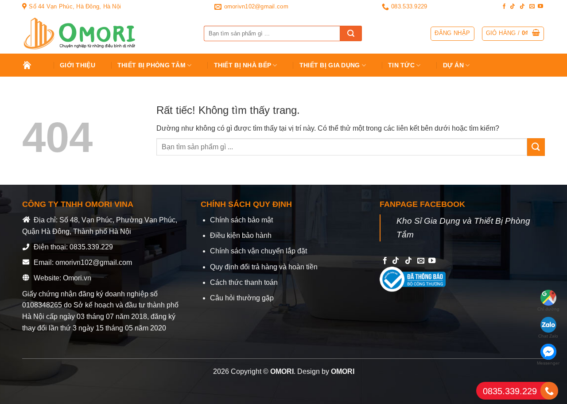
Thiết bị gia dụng (329, 65)
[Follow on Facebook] (504, 7)
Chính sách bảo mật (241, 220)
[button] (513, 34)
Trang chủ (33, 65)
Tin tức (401, 65)
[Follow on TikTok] (512, 7)
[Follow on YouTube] (540, 7)
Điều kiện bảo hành (241, 235)
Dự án (453, 65)
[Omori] (106, 33)
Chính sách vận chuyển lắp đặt (258, 251)
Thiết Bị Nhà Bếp (243, 65)
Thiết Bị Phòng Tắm (151, 65)
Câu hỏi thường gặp (242, 298)
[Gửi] (351, 33)
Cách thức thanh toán (244, 282)
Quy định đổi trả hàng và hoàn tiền (264, 267)
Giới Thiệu (77, 65)
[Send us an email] (532, 7)
